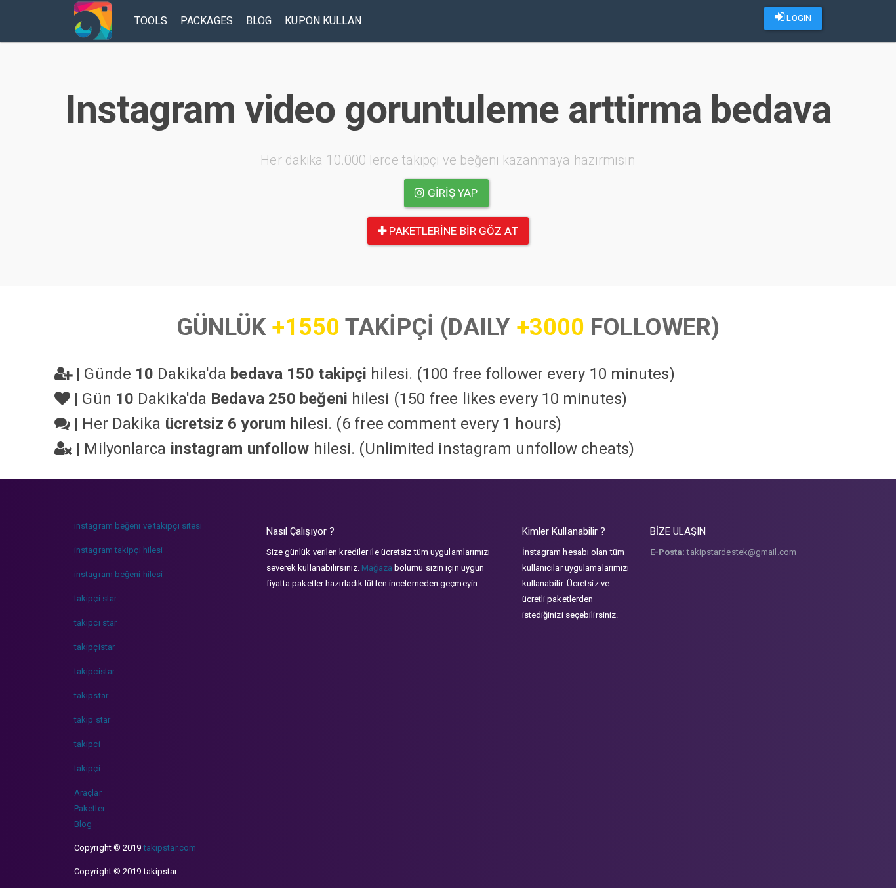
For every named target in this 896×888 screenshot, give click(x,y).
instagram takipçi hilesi (118, 550)
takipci (87, 744)
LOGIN (797, 18)
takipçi (87, 768)
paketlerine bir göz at (452, 230)
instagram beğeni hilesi (118, 574)
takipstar (91, 695)
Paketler (89, 808)
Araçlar (88, 792)
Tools (151, 20)
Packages (206, 20)
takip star (92, 720)
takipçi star (95, 598)
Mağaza (376, 568)
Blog (259, 20)
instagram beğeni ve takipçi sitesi (138, 526)
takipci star (95, 623)
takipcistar (94, 671)
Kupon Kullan (323, 20)
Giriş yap (451, 192)
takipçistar (94, 647)
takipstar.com (170, 848)
